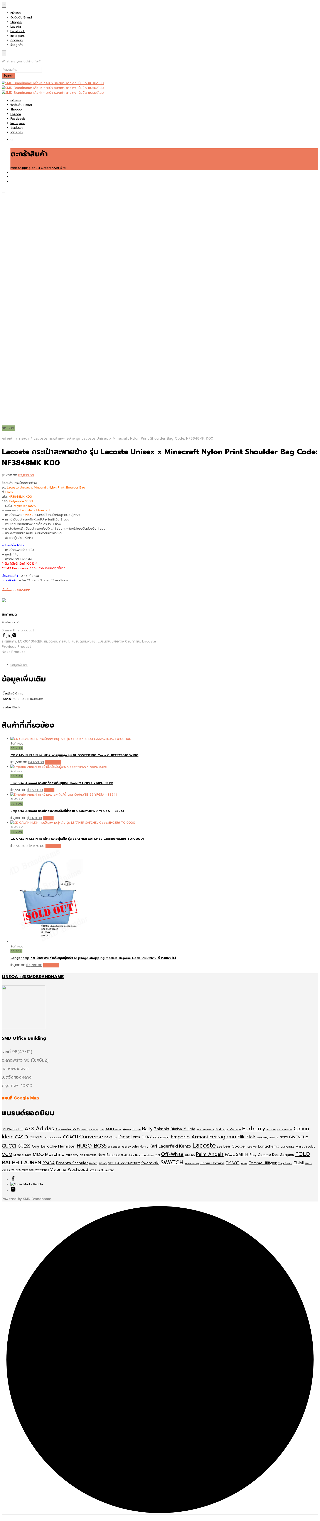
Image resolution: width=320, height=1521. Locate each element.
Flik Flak (246, 1136)
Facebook (17, 31)
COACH (70, 1137)
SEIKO (103, 1163)
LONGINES (287, 1147)
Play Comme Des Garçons (271, 1154)
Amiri (127, 1129)
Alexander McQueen (71, 1129)
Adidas (45, 1128)
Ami (102, 1129)
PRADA (48, 1163)
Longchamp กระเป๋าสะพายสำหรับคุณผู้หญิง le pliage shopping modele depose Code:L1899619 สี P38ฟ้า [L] (93, 958)
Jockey (126, 1147)
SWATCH (172, 1162)
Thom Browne (212, 1163)
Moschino (54, 1154)
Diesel (125, 1136)
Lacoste (149, 641)
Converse (91, 1137)
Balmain (161, 1129)
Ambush (93, 1129)
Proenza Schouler (72, 1163)
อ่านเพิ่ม (49, 790)
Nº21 (157, 1155)
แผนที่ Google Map (20, 1098)
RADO (93, 1163)
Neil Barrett (88, 1155)
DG (115, 1137)
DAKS (108, 1137)
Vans (308, 1163)
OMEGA (190, 1155)
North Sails (127, 1155)
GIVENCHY (298, 1137)
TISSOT (232, 1163)
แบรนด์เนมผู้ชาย (83, 641)
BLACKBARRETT (205, 1129)
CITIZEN (35, 1137)
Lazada (15, 26)
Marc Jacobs (305, 1146)
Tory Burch (285, 1163)
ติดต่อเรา (16, 40)
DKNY (147, 1137)
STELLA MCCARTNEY (124, 1163)
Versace (28, 1170)
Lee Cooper (234, 1146)
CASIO (21, 1137)
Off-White (172, 1154)
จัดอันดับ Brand (21, 17)
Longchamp (268, 1146)
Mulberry (72, 1155)
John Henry (140, 1146)
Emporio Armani (189, 1136)
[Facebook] (4, 636)
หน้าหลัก (8, 438)
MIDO (38, 1154)
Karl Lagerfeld (164, 1146)
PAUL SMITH (236, 1154)
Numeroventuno (144, 1155)
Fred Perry (262, 1137)
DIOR (136, 1137)
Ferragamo (222, 1137)
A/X (29, 1129)
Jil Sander (114, 1147)
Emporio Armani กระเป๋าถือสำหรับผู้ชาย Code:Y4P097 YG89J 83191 (61, 783)
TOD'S (244, 1163)
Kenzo (185, 1146)
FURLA (273, 1137)
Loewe (252, 1147)
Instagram (17, 35)
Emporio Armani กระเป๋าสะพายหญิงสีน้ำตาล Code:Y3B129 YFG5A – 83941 (67, 811)
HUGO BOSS (92, 1146)
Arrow (136, 1129)
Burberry (253, 1129)
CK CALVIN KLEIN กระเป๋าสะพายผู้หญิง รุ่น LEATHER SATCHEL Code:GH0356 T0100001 (77, 839)
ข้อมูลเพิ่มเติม (19, 665)
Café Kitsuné (284, 1129)
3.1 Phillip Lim (12, 1129)
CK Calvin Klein (53, 1137)
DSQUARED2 (161, 1137)
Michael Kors (22, 1155)
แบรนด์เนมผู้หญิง (111, 641)
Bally (147, 1128)
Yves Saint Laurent (101, 1170)
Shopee (16, 22)
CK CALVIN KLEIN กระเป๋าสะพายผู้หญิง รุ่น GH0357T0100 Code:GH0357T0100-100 (74, 755)
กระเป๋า (24, 438)
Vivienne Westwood (69, 1170)
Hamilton (66, 1146)
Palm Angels (210, 1154)
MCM (7, 1154)
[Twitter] (9, 636)
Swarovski (150, 1163)
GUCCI (9, 1146)
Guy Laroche (44, 1146)
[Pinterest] (14, 636)
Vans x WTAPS (11, 1170)
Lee (219, 1147)
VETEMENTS (42, 1170)
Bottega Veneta (228, 1129)
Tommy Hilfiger (263, 1163)
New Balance (109, 1154)
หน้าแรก (15, 13)
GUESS (24, 1146)
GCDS (284, 1137)
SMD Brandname (37, 1198)
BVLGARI (271, 1129)
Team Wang (192, 1163)
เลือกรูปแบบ (53, 762)
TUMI (298, 1163)
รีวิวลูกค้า (16, 45)
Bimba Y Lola (182, 1129)
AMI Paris (113, 1129)
